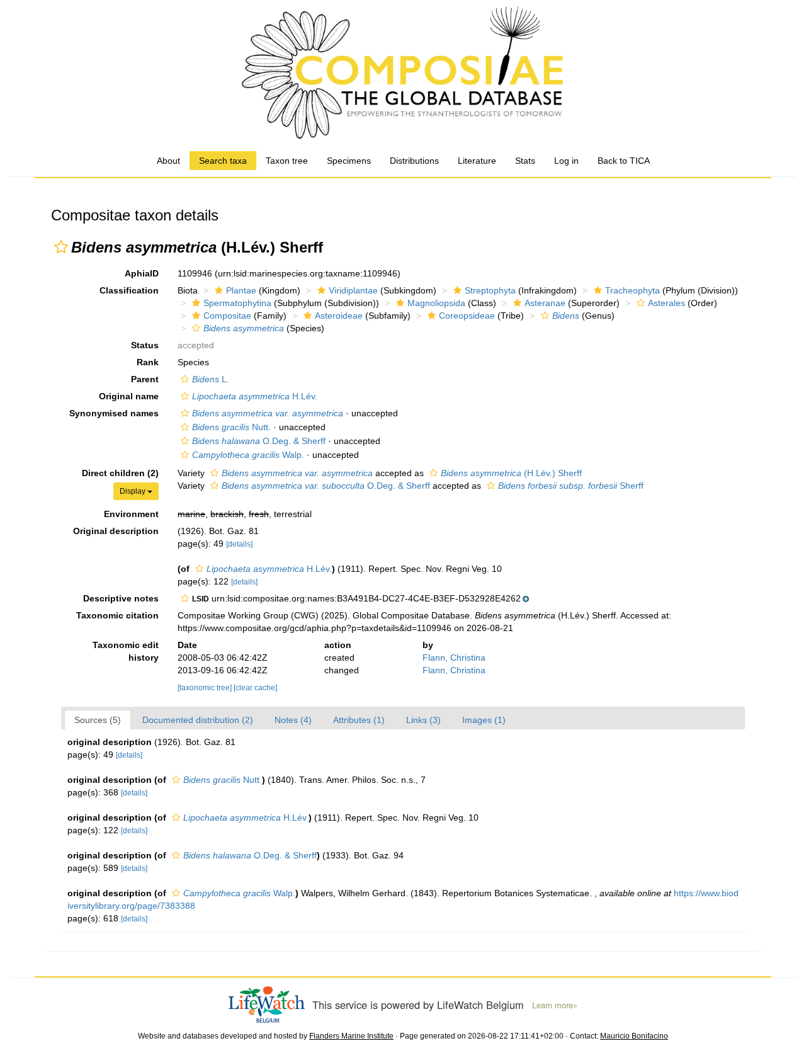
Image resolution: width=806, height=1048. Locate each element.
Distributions (414, 161)
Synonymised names (114, 413)
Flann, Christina (454, 657)
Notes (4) (293, 720)
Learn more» (554, 1005)
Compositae (227, 315)
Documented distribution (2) (197, 720)
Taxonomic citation (117, 615)
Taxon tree (287, 161)
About (168, 161)
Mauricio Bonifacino (634, 1036)
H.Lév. (254, 396)
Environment (131, 514)
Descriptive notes (121, 598)
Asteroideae (339, 315)
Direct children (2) (120, 473)
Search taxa (223, 161)
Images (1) (484, 720)
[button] (61, 246)
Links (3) (423, 720)
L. (210, 379)
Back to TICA (624, 161)
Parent (145, 379)
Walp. (248, 455)
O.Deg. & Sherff (259, 441)
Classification (129, 290)
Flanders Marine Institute (351, 1036)
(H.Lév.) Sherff (511, 473)
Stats (525, 161)
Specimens (349, 161)
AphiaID (142, 273)
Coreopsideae (467, 315)
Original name (129, 396)
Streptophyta (490, 290)
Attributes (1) (359, 720)
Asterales (666, 303)
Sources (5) (97, 720)
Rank (148, 362)
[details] (239, 544)
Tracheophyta (632, 290)
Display (133, 491)
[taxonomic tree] (206, 687)
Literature (477, 161)
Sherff (571, 486)
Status (145, 345)
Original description (116, 531)
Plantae (241, 290)
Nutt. (231, 427)
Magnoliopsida (436, 303)
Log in (566, 161)
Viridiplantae (353, 290)
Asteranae (545, 303)
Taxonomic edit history (126, 651)
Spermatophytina (237, 303)
